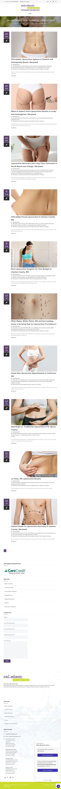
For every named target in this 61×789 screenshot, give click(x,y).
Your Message (7, 640)
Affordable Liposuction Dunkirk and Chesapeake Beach (35, 66)
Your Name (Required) (9, 623)
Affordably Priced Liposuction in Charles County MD (37, 223)
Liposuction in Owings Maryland (41, 170)
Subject (5, 617)
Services (7, 602)
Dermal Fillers (26, 278)
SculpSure (42, 69)
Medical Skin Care (9, 595)
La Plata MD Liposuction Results (28, 482)
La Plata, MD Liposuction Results (26, 479)
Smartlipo (48, 67)
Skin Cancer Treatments (10, 606)
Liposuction (25, 69)
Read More (13, 75)
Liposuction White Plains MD (24, 327)
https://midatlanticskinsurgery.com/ (13, 736)
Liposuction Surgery (21, 277)
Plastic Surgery (43, 536)
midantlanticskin (16, 64)
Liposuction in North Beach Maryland (26, 170)
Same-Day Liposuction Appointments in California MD (23, 381)
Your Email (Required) (9, 629)
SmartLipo (46, 69)
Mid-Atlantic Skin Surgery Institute (19, 784)
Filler (30, 278)
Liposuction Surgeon (30, 275)
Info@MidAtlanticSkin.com (11, 734)
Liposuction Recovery (31, 171)
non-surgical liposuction (40, 67)
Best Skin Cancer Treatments (11, 723)
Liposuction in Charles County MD (18, 225)
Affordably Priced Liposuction (19, 223)
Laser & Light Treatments (11, 591)
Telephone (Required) (9, 634)
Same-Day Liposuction (33, 379)
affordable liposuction (17, 66)
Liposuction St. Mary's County (24, 433)
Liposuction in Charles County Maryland (26, 533)
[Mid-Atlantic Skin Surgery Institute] (30, 8)
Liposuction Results (22, 118)
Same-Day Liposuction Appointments (47, 379)
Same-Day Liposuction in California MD (43, 381)
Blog (14, 69)
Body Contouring (25, 67)
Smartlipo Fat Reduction (41, 277)
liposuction (32, 67)
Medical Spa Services (9, 599)
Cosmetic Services (9, 587)
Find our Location (25, 1)
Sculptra (45, 278)
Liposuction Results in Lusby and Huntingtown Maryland (39, 118)
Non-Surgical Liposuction (33, 69)
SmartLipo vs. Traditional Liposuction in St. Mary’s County (27, 435)
